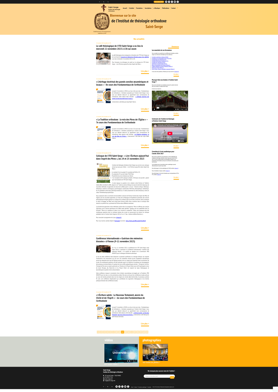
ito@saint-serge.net (110, 381)
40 (116, 332)
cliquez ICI (118, 217)
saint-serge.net (109, 379)
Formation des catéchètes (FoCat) (158, 62)
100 (144, 332)
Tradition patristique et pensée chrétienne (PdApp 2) (162, 66)
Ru (104, 2)
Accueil (125, 8)
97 (135, 332)
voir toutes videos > (111, 364)
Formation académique (142, 387)
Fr (99, 2)
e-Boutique (157, 8)
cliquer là (168, 170)
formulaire (117, 221)
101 (147, 332)
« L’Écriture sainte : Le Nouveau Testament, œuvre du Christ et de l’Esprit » (130, 314)
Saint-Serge (113, 7)
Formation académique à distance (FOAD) (160, 57)
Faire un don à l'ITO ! (159, 2)
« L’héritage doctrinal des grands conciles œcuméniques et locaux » (130, 97)
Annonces (175, 46)
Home (132, 387)
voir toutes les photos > (151, 362)
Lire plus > (145, 71)
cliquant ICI (176, 71)
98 (138, 332)
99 (141, 332)
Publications (165, 8)
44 (128, 332)
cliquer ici (176, 168)
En (108, 2)
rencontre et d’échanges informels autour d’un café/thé (135, 57)
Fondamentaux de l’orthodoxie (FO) (159, 59)
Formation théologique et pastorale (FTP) (160, 61)
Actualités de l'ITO (107, 43)
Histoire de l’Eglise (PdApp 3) (157, 67)
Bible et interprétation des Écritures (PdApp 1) (161, 65)
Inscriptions (148, 8)
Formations (139, 8)
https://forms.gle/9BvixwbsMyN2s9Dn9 (136, 221)
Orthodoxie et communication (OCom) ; (159, 63)
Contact (173, 8)
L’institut (131, 8)
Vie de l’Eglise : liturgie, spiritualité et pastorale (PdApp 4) (163, 69)
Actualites (149, 387)
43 (125, 332)
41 (119, 332)
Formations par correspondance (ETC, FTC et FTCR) (161, 58)
